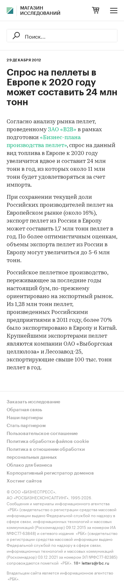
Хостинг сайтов (24, 481)
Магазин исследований (40, 11)
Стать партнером (26, 425)
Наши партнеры (25, 418)
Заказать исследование (33, 402)
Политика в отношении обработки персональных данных (46, 453)
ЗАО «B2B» (62, 130)
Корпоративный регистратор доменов (50, 473)
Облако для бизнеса (29, 465)
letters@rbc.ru (95, 562)
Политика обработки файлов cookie (48, 441)
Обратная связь (24, 410)
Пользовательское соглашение (42, 433)
